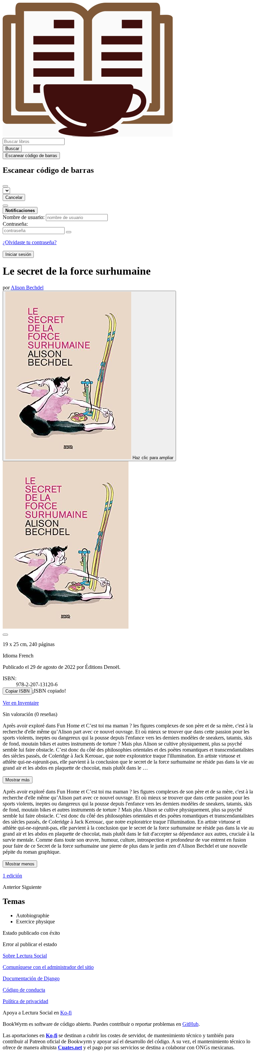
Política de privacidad (25, 1001)
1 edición (12, 875)
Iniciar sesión (18, 254)
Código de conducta (24, 990)
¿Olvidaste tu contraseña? (30, 242)
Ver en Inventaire (21, 703)
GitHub (190, 1024)
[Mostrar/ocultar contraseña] (68, 232)
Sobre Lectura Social (25, 956)
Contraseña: (15, 224)
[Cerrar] (5, 186)
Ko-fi (66, 1012)
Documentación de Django (31, 978)
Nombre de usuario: (24, 217)
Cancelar (13, 197)
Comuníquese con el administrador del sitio (48, 967)
